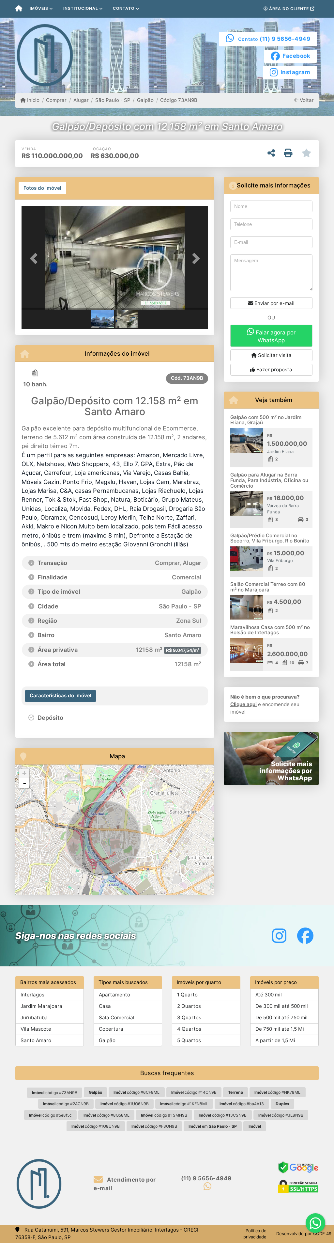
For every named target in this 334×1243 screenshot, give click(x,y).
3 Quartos (189, 1017)
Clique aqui (243, 704)
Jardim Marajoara (41, 1006)
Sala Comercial (116, 1017)
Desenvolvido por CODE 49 (303, 1233)
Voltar (306, 100)
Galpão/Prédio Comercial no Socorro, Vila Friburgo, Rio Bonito (269, 538)
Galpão (145, 100)
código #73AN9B (54, 1092)
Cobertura (111, 1029)
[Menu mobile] (18, 9)
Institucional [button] (80, 8)
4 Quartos (189, 1029)
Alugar (80, 100)
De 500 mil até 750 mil (281, 1017)
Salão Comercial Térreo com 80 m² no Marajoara (267, 587)
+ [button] (24, 773)
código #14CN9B (194, 1092)
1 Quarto (187, 995)
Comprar (56, 100)
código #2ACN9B (66, 1103)
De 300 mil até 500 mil (281, 1006)
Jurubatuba (34, 1017)
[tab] (42, 188)
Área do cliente (289, 8)
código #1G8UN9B (95, 1126)
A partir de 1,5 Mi (275, 1040)
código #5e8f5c (50, 1115)
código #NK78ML (277, 1092)
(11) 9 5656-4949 (285, 39)
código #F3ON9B (154, 1126)
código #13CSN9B (223, 1115)
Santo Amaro (36, 1040)
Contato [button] (123, 8)
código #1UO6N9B (124, 1103)
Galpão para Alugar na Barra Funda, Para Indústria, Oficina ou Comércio (269, 480)
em (213, 1126)
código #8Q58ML (106, 1115)
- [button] (24, 783)
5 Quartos (189, 1040)
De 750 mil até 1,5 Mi (279, 1029)
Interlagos (32, 995)
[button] (36, 258)
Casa (105, 1006)
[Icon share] (279, 936)
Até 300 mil (268, 995)
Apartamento (114, 995)
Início (32, 100)
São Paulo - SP (112, 100)
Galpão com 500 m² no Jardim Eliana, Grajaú (265, 420)
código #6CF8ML (136, 1092)
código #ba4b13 (242, 1103)
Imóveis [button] (39, 8)
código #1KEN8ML (184, 1103)
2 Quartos (189, 1006)
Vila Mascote (36, 1029)
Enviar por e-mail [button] (274, 303)
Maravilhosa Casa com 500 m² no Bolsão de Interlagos (270, 630)
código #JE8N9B (280, 1115)
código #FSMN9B (164, 1115)
